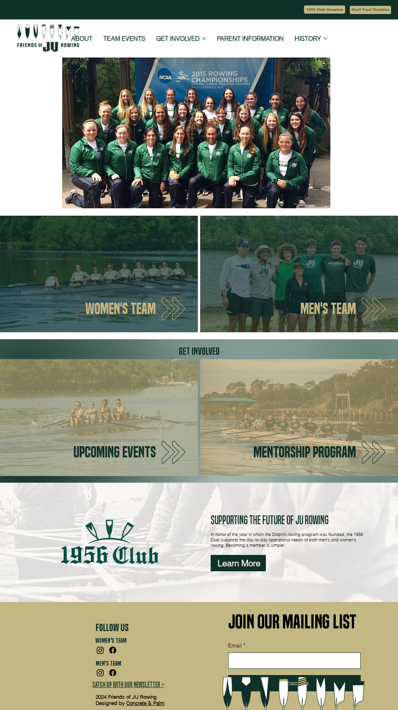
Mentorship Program (304, 452)
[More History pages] (325, 38)
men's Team (328, 308)
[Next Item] (314, 132)
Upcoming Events (114, 452)
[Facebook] (112, 650)
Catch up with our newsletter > (128, 684)
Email (236, 645)
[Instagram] (100, 650)
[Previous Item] (78, 132)
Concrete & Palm (145, 703)
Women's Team (120, 308)
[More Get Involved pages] (204, 38)
